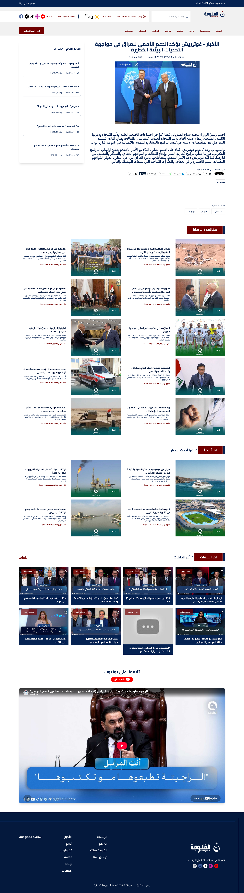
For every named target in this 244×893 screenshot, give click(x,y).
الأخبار (219, 31)
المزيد (23, 557)
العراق (204, 211)
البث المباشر (29, 31)
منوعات (129, 31)
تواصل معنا (100, 857)
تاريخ (191, 31)
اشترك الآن (119, 679)
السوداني (218, 211)
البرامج (155, 31)
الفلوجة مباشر (98, 850)
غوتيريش (191, 211)
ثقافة (180, 31)
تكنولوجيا (205, 31)
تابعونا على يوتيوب (122, 671)
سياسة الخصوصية (30, 837)
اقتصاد (142, 31)
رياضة (168, 31)
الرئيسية (102, 837)
